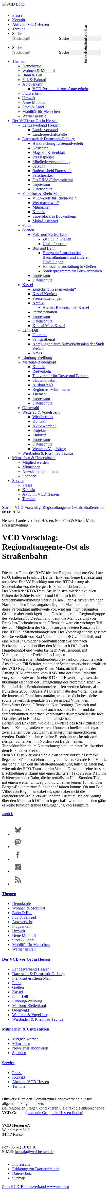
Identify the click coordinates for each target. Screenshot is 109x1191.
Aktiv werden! (44, 426)
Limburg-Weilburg (37, 357)
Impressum (41, 184)
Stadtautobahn (43, 380)
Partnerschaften (44, 312)
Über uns (39, 335)
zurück (7, 814)
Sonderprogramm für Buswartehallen (72, 271)
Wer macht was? (45, 202)
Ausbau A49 (42, 385)
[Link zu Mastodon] (18, 846)
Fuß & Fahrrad (34, 79)
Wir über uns (42, 417)
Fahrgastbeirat (43, 339)
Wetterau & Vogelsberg (41, 412)
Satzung (38, 166)
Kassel (27, 284)
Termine (18, 29)
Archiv (38, 303)
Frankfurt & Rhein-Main (42, 193)
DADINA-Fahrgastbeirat (52, 180)
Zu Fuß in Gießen (57, 239)
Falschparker (42, 175)
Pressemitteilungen (47, 298)
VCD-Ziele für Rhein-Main (54, 198)
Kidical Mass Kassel (48, 326)
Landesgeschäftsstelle (49, 134)
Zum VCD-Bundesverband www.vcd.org (35, 1186)
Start (5, 507)
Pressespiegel (43, 157)
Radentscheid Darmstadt (51, 171)
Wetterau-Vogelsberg (49, 449)
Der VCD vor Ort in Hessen (35, 120)
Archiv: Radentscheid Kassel (66, 307)
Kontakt (18, 20)
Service (18, 480)
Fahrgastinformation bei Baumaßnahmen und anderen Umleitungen (66, 257)
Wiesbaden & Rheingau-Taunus (47, 453)
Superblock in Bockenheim (54, 216)
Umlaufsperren (54, 243)
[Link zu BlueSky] (18, 834)
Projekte (39, 430)
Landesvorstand (45, 130)
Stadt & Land (33, 107)
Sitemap (18, 1178)
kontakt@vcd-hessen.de (34, 1151)
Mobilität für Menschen (41, 111)
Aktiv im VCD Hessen (30, 24)
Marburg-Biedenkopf (39, 362)
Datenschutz (42, 189)
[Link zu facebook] (18, 859)
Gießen (28, 230)
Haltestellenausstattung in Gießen (69, 266)
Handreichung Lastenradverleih (57, 143)
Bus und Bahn (44, 248)
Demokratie (31, 66)
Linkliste (39, 435)
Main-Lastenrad (45, 221)
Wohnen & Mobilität (38, 70)
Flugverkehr (32, 93)
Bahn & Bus (32, 75)
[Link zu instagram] (18, 871)
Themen (18, 61)
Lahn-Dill (30, 330)
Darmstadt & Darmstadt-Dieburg (48, 139)
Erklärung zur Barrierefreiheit (35, 1169)
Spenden (29, 476)
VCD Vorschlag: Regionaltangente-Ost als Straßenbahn (59, 507)
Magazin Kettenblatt (48, 152)
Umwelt (28, 98)
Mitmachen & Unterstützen (34, 458)
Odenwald (30, 408)
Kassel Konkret (44, 294)
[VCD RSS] (18, 884)
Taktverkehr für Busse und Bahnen (60, 376)
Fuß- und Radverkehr (49, 234)
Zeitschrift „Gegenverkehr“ (54, 289)
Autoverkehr (32, 84)
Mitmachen (41, 207)
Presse (17, 15)
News (37, 353)
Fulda (26, 225)
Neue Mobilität (34, 102)
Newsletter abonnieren (40, 471)
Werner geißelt (34, 116)
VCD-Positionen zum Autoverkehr (60, 89)
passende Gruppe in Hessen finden (54, 1113)
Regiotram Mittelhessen (51, 389)
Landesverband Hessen (41, 125)
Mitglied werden (35, 462)
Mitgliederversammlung (51, 161)
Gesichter (40, 148)
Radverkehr (41, 371)
